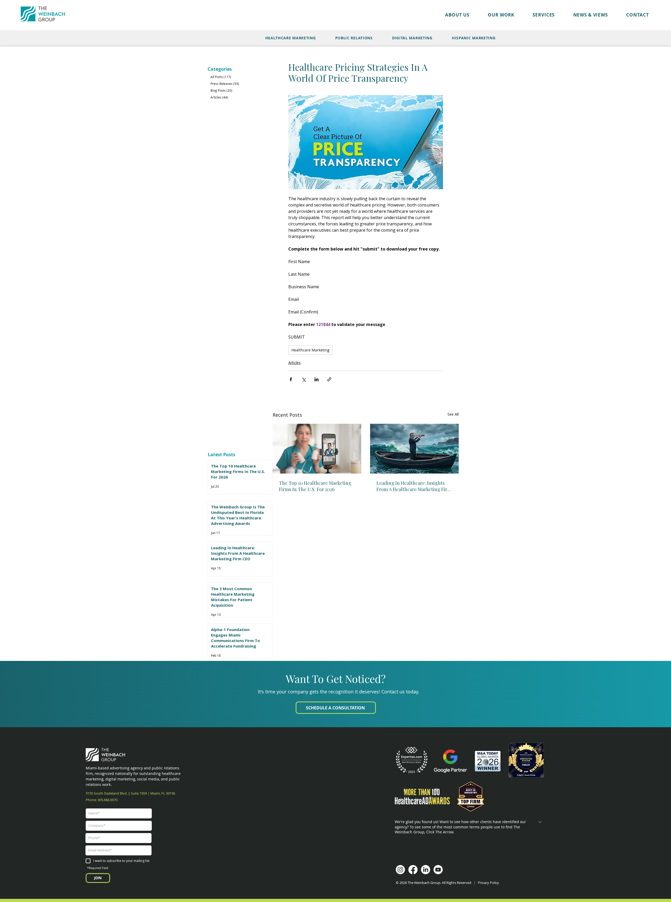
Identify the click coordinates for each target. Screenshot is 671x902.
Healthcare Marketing (310, 349)
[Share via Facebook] (290, 379)
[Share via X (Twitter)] (303, 379)
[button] (491, 15)
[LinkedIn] (425, 869)
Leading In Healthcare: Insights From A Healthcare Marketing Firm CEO (413, 486)
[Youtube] (438, 869)
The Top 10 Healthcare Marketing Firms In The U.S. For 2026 (315, 486)
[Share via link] (329, 379)
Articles (294, 362)
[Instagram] (400, 869)
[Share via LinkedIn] (316, 379)
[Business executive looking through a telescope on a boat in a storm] (414, 449)
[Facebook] (413, 869)
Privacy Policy (489, 882)
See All (453, 414)
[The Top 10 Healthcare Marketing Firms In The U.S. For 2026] (317, 449)
